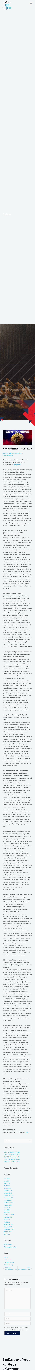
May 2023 (7, 1219)
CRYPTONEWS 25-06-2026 (12, 1157)
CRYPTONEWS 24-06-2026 (12, 1159)
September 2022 (9, 1229)
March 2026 (7, 1188)
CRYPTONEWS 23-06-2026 (12, 1162)
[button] (31, 3)
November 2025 (8, 1198)
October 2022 (8, 1227)
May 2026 (7, 1183)
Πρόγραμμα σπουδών (10, 1247)
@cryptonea (17, 465)
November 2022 (8, 1224)
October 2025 (8, 1200)
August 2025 (7, 1205)
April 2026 (7, 1186)
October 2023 (8, 1217)
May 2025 (7, 1212)
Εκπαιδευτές (8, 1244)
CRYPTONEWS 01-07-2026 (12, 1152)
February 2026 (8, 1190)
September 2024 (9, 1215)
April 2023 (7, 1222)
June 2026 (7, 1181)
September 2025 (9, 1203)
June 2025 (7, 1210)
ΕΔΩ (27, 1132)
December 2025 (8, 1195)
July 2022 (7, 1234)
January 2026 (8, 1193)
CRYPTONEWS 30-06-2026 (12, 1154)
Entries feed (7, 1260)
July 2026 (7, 1178)
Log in (6, 1257)
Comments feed (9, 1262)
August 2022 (7, 1231)
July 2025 (7, 1207)
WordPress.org (8, 1265)
